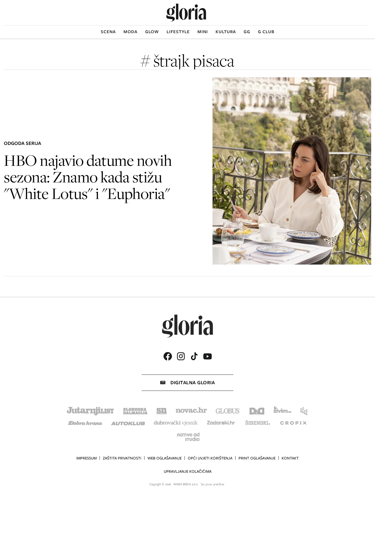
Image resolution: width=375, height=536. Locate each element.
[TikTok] (194, 356)
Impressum (86, 458)
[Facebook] (168, 356)
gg (247, 32)
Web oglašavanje (164, 458)
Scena (108, 32)
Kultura (226, 32)
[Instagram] (181, 356)
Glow (152, 32)
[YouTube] (207, 356)
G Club (266, 32)
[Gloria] (186, 13)
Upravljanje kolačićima (187, 471)
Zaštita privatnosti (122, 458)
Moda (130, 32)
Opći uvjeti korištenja (210, 458)
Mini (202, 32)
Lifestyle (178, 32)
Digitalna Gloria (192, 382)
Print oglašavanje (257, 458)
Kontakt (290, 458)
